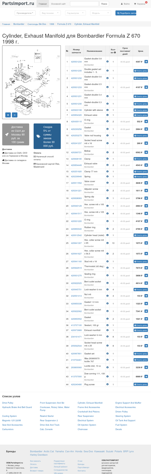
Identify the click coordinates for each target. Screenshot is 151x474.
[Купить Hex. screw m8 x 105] (146, 213)
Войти (126, 3)
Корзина (142, 3)
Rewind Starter (47, 415)
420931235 (76, 70)
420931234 (76, 61)
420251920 (76, 171)
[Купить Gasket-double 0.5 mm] (146, 87)
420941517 (76, 213)
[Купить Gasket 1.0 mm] (146, 303)
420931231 (76, 96)
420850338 (76, 303)
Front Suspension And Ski (52, 402)
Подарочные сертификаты (59, 462)
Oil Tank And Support (125, 420)
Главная (43, 3)
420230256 (76, 129)
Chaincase (83, 429)
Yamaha (59, 451)
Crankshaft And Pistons (89, 411)
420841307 (76, 242)
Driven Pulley (121, 411)
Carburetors (7, 429)
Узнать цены (141, 70)
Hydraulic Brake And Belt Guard (17, 407)
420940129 (76, 205)
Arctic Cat (49, 451)
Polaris (118, 451)
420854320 (76, 114)
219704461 (76, 359)
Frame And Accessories (89, 407)
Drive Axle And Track (49, 424)
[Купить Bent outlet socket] (146, 283)
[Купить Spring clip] (146, 198)
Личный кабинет (61, 466)
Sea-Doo (88, 451)
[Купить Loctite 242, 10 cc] (146, 367)
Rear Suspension (86, 415)
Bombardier (18, 23)
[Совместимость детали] (107, 61)
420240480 (76, 384)
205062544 (76, 345)
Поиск (104, 3)
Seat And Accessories (12, 424)
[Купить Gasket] (146, 129)
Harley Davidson (39, 454)
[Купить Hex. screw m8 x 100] (146, 205)
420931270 (76, 275)
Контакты (82, 470)
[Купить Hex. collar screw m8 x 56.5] (146, 253)
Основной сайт (58, 3)
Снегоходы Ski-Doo (37, 23)
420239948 (76, 176)
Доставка (34, 467)
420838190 (76, 158)
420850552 (76, 318)
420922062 (76, 311)
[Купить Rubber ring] (146, 228)
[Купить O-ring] (146, 121)
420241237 (76, 143)
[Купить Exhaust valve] (146, 165)
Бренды (81, 464)
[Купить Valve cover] (146, 182)
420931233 (76, 87)
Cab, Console (46, 429)
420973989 (76, 330)
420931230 (76, 103)
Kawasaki (99, 451)
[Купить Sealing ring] (146, 275)
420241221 (76, 190)
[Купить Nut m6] (146, 295)
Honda (78, 451)
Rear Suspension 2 (49, 420)
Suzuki (109, 451)
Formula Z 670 (64, 23)
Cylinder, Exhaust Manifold (86, 23)
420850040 (76, 228)
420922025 (76, 283)
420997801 (76, 353)
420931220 (76, 221)
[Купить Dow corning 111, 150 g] (146, 376)
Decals (118, 429)
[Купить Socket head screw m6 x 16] (146, 143)
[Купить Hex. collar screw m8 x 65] (146, 243)
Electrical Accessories (125, 407)
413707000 (76, 376)
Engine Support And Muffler (128, 402)
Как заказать (35, 461)
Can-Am (69, 451)
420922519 (76, 267)
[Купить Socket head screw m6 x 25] (146, 345)
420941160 (76, 261)
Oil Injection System (87, 424)
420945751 (76, 289)
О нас (80, 461)
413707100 (76, 325)
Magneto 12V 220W (11, 420)
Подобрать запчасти (127, 12)
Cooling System (9, 415)
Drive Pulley (7, 402)
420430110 (76, 121)
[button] (25, 12)
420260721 (76, 152)
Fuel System (121, 424)
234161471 (76, 336)
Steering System (123, 415)
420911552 (76, 182)
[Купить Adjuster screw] (146, 190)
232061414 (76, 295)
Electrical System (86, 420)
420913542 (76, 235)
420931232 (76, 78)
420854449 (76, 165)
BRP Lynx (128, 451)
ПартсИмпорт (83, 467)
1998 (51, 23)
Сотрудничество (61, 470)
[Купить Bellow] (146, 152)
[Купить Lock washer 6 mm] (146, 336)
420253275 (76, 135)
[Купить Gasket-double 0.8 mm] (146, 61)
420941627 (76, 253)
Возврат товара (36, 470)
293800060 (76, 367)
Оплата (33, 464)
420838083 (76, 198)
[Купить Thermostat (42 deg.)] (146, 267)
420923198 (76, 109)
